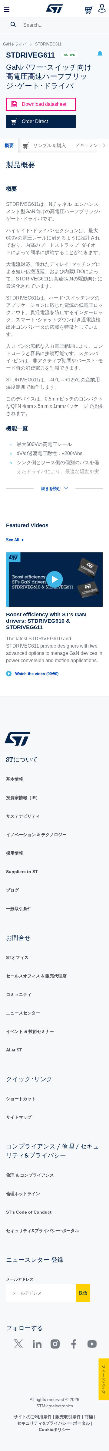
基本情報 (14, 779)
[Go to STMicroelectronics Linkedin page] (36, 1345)
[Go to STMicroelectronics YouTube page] (92, 1345)
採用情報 (14, 853)
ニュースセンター (23, 1012)
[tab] (9, 145)
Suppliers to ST (22, 871)
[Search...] (13, 24)
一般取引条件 (18, 908)
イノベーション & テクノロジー (36, 834)
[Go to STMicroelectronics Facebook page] (73, 1345)
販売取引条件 (68, 1416)
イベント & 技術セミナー (30, 1031)
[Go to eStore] (89, 9)
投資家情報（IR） (23, 797)
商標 (88, 1416)
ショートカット (21, 1098)
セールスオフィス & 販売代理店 (36, 975)
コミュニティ (18, 994)
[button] (7, 9)
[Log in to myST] (102, 9)
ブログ (12, 890)
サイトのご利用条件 (33, 1416)
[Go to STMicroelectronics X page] (20, 1345)
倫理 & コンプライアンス (30, 1175)
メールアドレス (20, 1279)
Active (69, 54)
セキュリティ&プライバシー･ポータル (42, 1230)
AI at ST (14, 1049)
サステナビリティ (23, 816)
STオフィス (17, 957)
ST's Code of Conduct (28, 1212)
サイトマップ (18, 1117)
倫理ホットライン (23, 1193)
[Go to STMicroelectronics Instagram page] (55, 1345)
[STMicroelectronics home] (54, 8)
